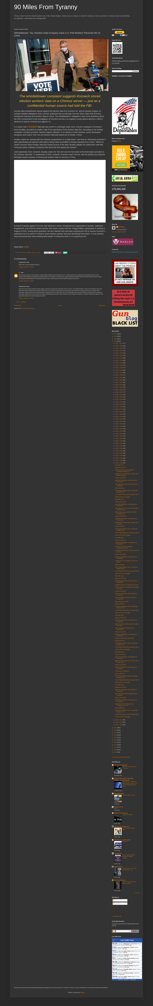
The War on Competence (122, 671)
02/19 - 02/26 (119, 453)
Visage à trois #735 (120, 578)
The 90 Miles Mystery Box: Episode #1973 (127, 647)
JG (19, 272)
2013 (115, 750)
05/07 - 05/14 (119, 426)
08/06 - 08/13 (119, 394)
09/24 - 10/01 (119, 377)
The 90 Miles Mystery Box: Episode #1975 (127, 571)
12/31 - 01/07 (119, 343)
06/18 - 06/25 (119, 411)
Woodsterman (118, 866)
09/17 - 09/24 (119, 380)
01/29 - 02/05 (119, 460)
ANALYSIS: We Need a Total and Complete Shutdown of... (124, 470)
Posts (116, 900)
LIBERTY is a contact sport (122, 840)
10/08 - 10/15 (119, 372)
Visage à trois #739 (120, 502)
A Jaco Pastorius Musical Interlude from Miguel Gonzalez (128, 856)
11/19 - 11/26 (119, 358)
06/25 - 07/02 (119, 409)
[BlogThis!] (47, 253)
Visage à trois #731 (120, 654)
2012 (115, 752)
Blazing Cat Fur (118, 807)
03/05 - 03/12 (119, 448)
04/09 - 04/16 (119, 436)
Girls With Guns (119, 465)
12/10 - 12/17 (119, 350)
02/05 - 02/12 (119, 458)
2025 (115, 336)
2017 (115, 740)
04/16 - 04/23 (119, 433)
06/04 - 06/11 (119, 416)
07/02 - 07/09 (119, 406)
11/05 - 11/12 (119, 363)
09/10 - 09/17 (119, 382)
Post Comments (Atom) (28, 308)
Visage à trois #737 (120, 540)
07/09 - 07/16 (119, 404)
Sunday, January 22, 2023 (26, 267)
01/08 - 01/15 (119, 722)
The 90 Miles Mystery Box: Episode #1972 (127, 680)
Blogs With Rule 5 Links (121, 601)
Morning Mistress (120, 488)
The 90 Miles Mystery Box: (120, 963)
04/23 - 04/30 (119, 431)
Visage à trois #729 (120, 687)
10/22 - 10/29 (119, 367)
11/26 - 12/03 (119, 355)
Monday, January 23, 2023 (26, 298)
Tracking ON (133, 979)
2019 (115, 735)
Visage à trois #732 (120, 632)
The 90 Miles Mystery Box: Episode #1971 (127, 714)
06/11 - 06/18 (119, 414)
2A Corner (124, 841)
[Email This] (45, 253)
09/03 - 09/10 (119, 385)
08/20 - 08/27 (119, 389)
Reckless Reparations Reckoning (124, 638)
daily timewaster (119, 793)
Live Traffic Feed (127, 940)
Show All (137, 892)
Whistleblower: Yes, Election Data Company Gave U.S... (124, 704)
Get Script (120, 979)
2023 (115, 341)
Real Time (126, 979)
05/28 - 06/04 (119, 419)
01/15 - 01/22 (119, 720)
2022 (115, 727)
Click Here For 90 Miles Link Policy (121, 757)
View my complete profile (119, 232)
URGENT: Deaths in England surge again (126, 585)
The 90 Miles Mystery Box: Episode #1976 (127, 533)
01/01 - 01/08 (119, 724)
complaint (32, 126)
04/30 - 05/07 (119, 429)
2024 (115, 339)
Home (60, 305)
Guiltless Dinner (117, 948)
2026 (115, 334)
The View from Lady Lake (121, 826)
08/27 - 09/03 (119, 387)
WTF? (115, 808)
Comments (117, 903)
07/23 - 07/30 (119, 399)
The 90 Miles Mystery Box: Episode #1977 (127, 494)
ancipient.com (117, 916)
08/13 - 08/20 (119, 392)
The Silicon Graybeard (120, 765)
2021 (115, 730)
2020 (115, 732)
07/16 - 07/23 (119, 402)
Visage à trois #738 (120, 516)
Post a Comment (21, 302)
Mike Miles (121, 227)
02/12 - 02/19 (119, 455)
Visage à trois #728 (120, 697)
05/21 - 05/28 (119, 421)
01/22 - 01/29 (119, 463)
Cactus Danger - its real (128, 795)
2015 (115, 745)
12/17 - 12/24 (119, 348)
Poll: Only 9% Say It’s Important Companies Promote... (124, 547)
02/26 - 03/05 (119, 451)
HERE (26, 247)
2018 (115, 737)
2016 (115, 742)
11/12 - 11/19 (119, 360)
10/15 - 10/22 (119, 370)
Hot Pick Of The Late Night (122, 497)
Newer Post (18, 305)
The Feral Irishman (119, 880)
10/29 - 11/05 (119, 365)
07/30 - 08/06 (119, 397)
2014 (115, 747)
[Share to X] (49, 253)
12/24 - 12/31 (119, 346)
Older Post (102, 305)
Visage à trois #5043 (127, 814)
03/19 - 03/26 (119, 443)
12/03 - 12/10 (119, 353)
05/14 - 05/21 (119, 424)
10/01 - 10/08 (119, 375)
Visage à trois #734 (120, 591)
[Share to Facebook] (51, 253)
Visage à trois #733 (120, 617)
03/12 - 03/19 (119, 446)
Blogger (82, 992)
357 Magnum (118, 853)
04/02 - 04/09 (119, 438)
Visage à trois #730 (120, 664)
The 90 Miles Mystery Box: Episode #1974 (127, 610)
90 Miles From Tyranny (45, 6)
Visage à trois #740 (120, 478)
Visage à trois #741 (120, 467)
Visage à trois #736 (120, 554)
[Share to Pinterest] (53, 253)
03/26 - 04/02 (119, 441)
